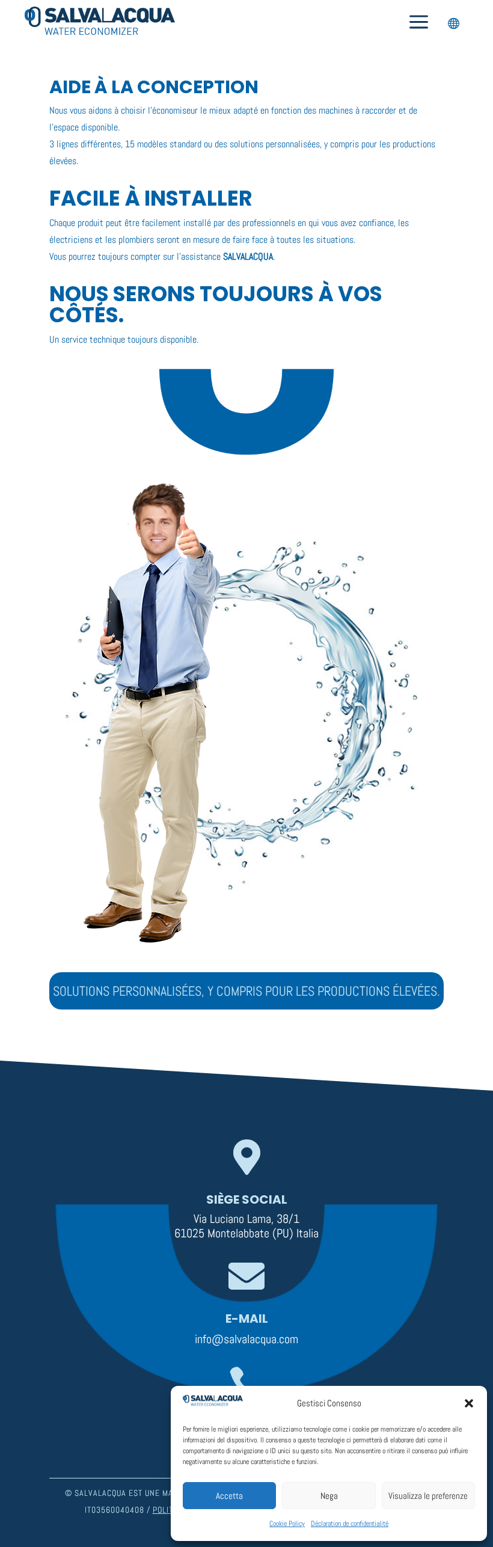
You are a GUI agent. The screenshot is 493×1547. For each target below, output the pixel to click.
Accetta (229, 1495)
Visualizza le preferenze (428, 1495)
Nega (329, 1495)
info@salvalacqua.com (246, 1339)
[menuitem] (418, 23)
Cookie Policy (287, 1523)
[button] (469, 1403)
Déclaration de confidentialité (349, 1523)
